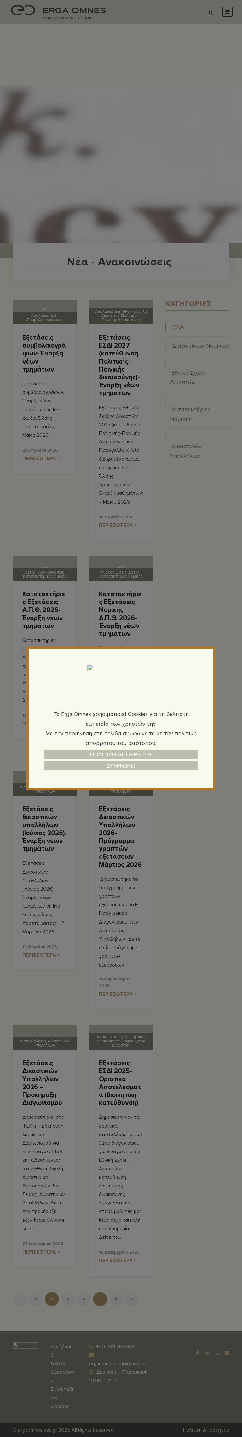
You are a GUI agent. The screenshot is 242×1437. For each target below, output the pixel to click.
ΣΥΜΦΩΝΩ (121, 765)
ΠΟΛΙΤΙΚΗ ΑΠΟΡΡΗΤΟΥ (121, 754)
